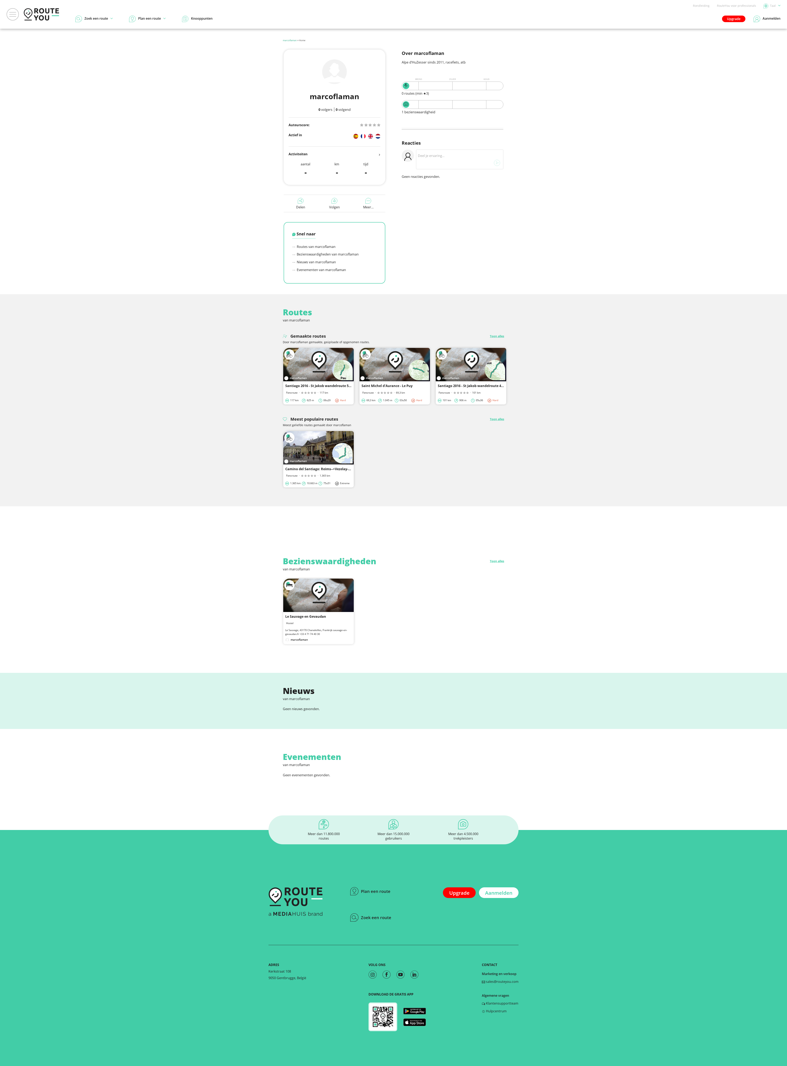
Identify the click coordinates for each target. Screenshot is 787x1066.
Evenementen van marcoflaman (321, 270)
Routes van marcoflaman (315, 246)
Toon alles (497, 336)
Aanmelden (498, 892)
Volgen (334, 207)
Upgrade (733, 19)
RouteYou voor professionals (736, 6)
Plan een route (375, 891)
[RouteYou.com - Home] (41, 14)
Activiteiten (298, 154)
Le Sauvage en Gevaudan (305, 616)
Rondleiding (701, 6)
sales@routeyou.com (502, 981)
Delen (300, 207)
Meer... (368, 207)
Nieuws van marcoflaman (316, 262)
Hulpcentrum (496, 1011)
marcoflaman (290, 40)
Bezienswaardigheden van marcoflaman (327, 254)
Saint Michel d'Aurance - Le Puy (387, 386)
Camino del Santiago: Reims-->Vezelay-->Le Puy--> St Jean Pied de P (339, 469)
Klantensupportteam (501, 1003)
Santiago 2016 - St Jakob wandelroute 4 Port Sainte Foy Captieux (490, 386)
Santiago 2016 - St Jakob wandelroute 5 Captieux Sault (329, 386)
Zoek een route (376, 917)
